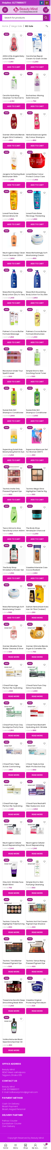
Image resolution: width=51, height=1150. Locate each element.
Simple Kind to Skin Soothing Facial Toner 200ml (36, 373)
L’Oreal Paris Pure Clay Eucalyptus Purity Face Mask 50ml (13, 727)
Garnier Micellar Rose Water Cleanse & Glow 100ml (13, 648)
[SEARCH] (46, 18)
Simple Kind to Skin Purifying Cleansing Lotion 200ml (35, 884)
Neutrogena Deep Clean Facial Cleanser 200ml (14, 254)
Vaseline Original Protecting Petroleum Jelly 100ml (36, 1002)
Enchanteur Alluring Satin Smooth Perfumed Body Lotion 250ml (36, 99)
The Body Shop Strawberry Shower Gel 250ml (13, 570)
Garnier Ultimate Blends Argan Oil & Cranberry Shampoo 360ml (14, 137)
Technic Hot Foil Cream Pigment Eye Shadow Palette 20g (36, 924)
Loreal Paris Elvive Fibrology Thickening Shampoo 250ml (35, 215)
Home (5, 26)
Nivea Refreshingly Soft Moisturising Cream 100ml (13, 609)
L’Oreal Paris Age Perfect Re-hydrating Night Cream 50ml (12, 806)
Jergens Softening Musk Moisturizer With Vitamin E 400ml (14, 176)
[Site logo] (25, 9)
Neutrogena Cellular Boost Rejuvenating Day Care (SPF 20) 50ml (14, 845)
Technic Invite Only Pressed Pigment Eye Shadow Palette (12, 491)
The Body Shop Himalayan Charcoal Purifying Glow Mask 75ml (35, 532)
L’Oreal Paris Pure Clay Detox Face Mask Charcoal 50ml (36, 687)
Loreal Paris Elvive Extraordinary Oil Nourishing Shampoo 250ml (12, 217)
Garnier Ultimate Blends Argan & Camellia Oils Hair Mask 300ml (37, 648)
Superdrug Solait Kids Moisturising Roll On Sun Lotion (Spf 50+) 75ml (13, 452)
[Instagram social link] (47, 3)
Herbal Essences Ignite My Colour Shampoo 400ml (36, 137)
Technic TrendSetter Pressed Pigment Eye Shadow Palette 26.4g (13, 963)
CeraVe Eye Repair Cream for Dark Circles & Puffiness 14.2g (36, 58)
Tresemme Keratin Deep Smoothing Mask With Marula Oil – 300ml (14, 1002)
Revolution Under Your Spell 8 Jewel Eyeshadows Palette (13, 373)
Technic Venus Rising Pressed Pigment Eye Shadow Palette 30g (35, 963)
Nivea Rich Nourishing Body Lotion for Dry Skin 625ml (37, 294)
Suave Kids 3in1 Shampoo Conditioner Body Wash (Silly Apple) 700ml (37, 414)
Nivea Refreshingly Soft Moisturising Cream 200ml (36, 255)
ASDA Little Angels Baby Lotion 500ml (13, 57)
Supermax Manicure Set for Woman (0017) (37, 450)
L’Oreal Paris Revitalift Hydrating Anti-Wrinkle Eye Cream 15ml (36, 727)
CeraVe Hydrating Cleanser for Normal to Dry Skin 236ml (13, 98)
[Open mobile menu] (5, 10)
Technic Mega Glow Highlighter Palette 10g (36, 489)
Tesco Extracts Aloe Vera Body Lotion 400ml (14, 529)
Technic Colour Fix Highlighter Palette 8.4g (14, 922)
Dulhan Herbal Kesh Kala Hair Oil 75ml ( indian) (37, 608)
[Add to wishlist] (21, 35)
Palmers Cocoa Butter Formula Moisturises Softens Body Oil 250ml (36, 334)
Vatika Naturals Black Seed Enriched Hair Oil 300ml (13, 1041)
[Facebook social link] (42, 3)
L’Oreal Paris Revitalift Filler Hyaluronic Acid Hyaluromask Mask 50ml (36, 807)
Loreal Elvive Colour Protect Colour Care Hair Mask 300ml (35, 176)
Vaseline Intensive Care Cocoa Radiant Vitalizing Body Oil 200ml (37, 570)
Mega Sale (16, 26)
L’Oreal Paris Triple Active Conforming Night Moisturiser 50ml (13, 766)
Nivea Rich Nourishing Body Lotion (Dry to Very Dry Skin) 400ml (14, 294)
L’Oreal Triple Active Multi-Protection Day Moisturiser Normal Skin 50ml (37, 768)
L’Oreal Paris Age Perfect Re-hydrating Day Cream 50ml (12, 687)
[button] (14, 67)
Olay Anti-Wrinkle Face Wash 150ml (13, 883)
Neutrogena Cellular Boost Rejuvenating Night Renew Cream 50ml (35, 846)
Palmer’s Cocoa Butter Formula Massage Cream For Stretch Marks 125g (13, 335)
